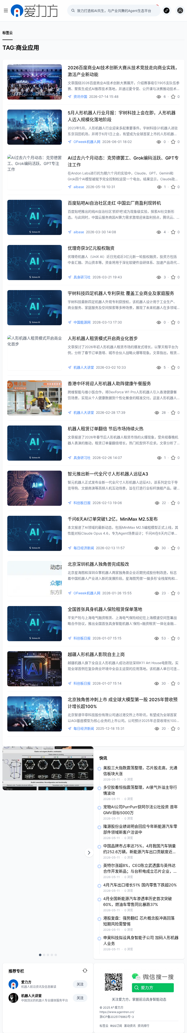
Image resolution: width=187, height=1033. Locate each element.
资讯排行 (143, 1026)
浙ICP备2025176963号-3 (117, 1017)
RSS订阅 (116, 1026)
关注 (80, 984)
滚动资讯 (130, 1026)
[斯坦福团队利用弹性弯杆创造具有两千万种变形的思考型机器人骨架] (48, 768)
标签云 (7, 32)
